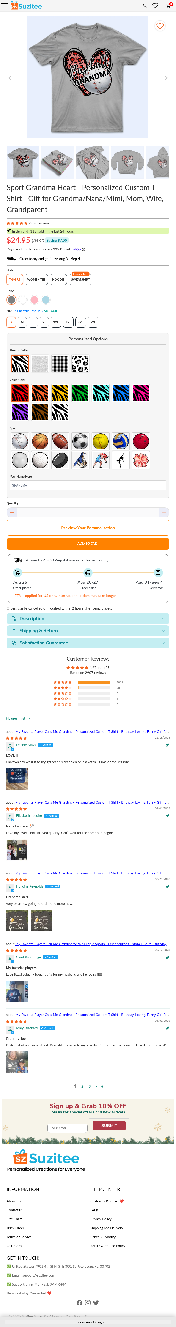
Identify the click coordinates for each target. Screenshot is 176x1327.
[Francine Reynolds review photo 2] (42, 921)
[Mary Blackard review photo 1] (17, 1062)
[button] (17, 223)
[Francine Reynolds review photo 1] (17, 921)
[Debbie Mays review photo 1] (17, 779)
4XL (80, 322)
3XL (68, 322)
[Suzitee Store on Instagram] (87, 1303)
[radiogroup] (88, 363)
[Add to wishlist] (160, 26)
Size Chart (14, 1219)
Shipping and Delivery (106, 1228)
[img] (16, 738)
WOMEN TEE (36, 279)
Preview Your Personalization (88, 527)
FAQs (94, 1210)
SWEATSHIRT (80, 279)
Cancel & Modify (103, 1237)
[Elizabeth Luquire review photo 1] (17, 850)
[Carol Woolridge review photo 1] (17, 991)
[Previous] (10, 77)
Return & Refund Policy (107, 1246)
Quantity (13, 503)
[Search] (144, 6)
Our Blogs (14, 1246)
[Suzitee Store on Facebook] (79, 1303)
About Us (14, 1201)
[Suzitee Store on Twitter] (96, 1303)
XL (44, 322)
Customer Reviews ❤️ (107, 1201)
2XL (56, 322)
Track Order (15, 1228)
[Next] (166, 77)
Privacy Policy (101, 1219)
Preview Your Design (88, 1322)
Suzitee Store (32, 1316)
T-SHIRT (14, 279)
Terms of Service (19, 1237)
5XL (93, 322)
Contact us (15, 1210)
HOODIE (58, 279)
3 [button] (90, 1086)
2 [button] (82, 1086)
